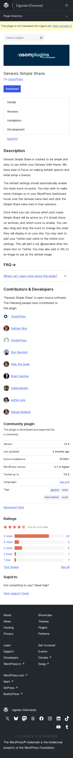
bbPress (11, 688)
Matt (8, 681)
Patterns (43, 633)
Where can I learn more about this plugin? (30, 276)
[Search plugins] (41, 37)
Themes (43, 621)
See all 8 (64, 482)
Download (12, 88)
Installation (14, 120)
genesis (55, 490)
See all (65, 567)
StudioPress (19, 340)
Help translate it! (62, 25)
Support (9, 651)
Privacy (8, 633)
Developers (11, 657)
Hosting (9, 627)
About (7, 615)
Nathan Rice (19, 328)
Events (42, 651)
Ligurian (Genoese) (24, 710)
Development (16, 129)
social (65, 497)
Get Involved (46, 645)
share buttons (51, 497)
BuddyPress (13, 694)
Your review (11, 567)
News (7, 621)
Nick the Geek (20, 364)
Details (11, 102)
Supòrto (12, 138)
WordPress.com (16, 675)
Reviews (12, 111)
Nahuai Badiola (20, 412)
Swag (43, 664)
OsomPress (15, 79)
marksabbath (19, 388)
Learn (7, 645)
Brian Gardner (20, 376)
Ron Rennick (19, 352)
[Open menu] (67, 5)
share (65, 490)
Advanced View (14, 507)
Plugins (42, 627)
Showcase (45, 615)
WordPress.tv (14, 664)
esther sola (18, 400)
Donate (45, 657)
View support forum (16, 593)
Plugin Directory (13, 15)
